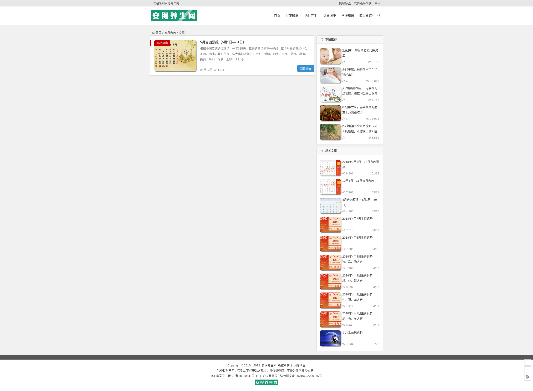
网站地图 (299, 365)
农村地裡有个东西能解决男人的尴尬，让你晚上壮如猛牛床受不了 (359, 131)
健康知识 (292, 15)
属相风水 (162, 43)
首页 (158, 32)
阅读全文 (305, 68)
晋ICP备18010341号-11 (243, 375)
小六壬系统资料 (352, 332)
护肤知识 (347, 15)
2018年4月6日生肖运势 (357, 237)
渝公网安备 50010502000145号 (301, 375)
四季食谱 (365, 15)
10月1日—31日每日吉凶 (358, 180)
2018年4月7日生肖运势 (357, 218)
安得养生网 (269, 365)
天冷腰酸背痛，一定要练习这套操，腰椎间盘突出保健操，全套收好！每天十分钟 (359, 93)
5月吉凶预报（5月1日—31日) (222, 42)
